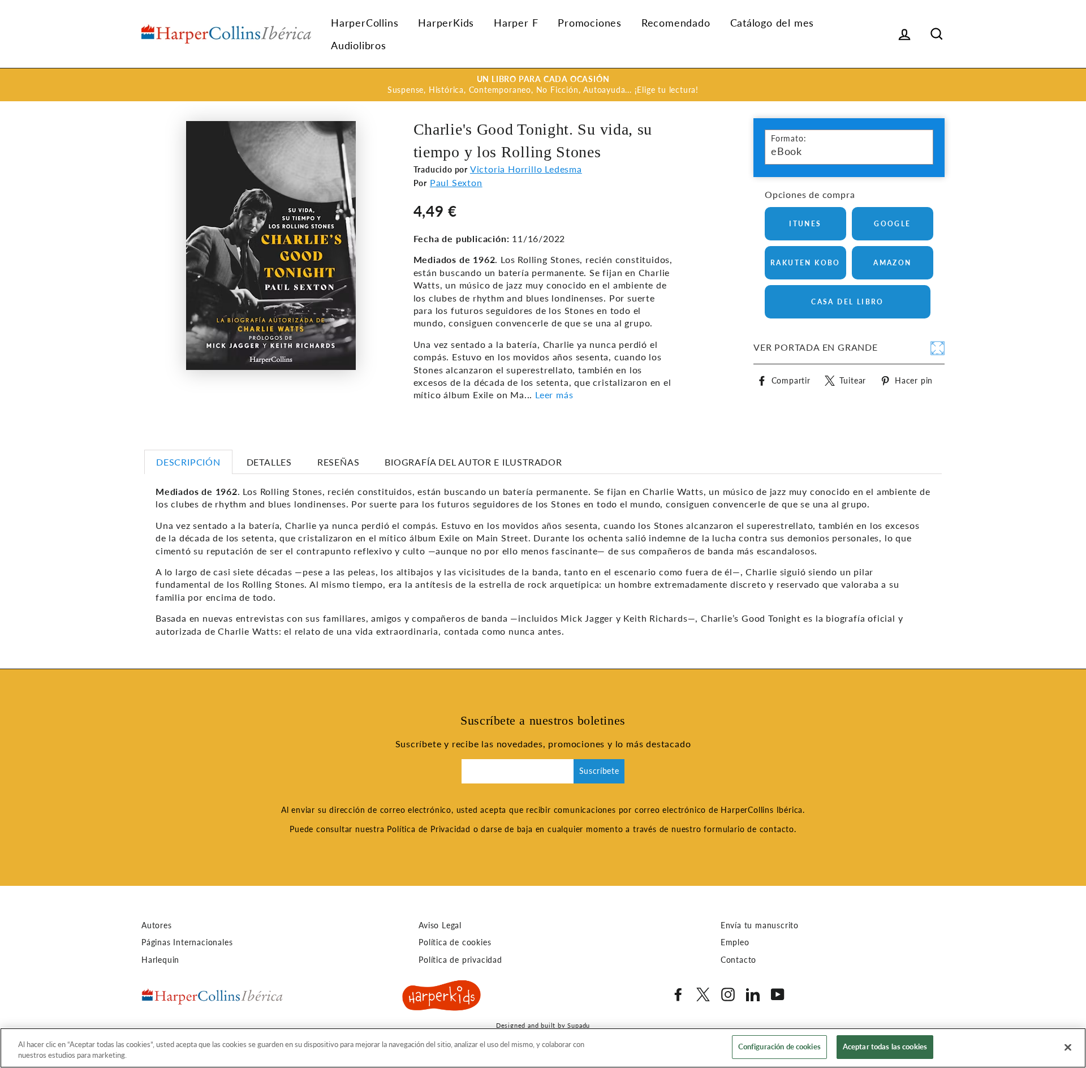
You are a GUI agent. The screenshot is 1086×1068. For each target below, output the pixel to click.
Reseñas (338, 462)
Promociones (590, 22)
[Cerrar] (1067, 1047)
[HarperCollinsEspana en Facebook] (678, 994)
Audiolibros (358, 45)
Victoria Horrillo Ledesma (526, 168)
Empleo (735, 942)
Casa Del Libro (847, 302)
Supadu (578, 1025)
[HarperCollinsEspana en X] (703, 994)
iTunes (805, 223)
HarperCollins (364, 22)
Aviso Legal (440, 925)
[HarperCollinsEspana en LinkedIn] (753, 994)
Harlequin (160, 959)
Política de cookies (455, 942)
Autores (156, 925)
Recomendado (675, 22)
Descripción (188, 462)
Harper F (516, 22)
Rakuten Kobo (805, 263)
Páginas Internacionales (186, 942)
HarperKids (446, 22)
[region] (543, 1048)
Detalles (269, 462)
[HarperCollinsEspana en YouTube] (778, 994)
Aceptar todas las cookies (885, 1046)
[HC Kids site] (441, 997)
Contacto (738, 959)
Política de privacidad (460, 959)
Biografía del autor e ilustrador (473, 462)
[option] (543, 85)
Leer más (554, 394)
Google (892, 223)
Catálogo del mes (772, 22)
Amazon (892, 263)
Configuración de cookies (779, 1046)
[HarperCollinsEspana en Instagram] (728, 994)
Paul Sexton (456, 182)
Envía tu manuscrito (760, 925)
